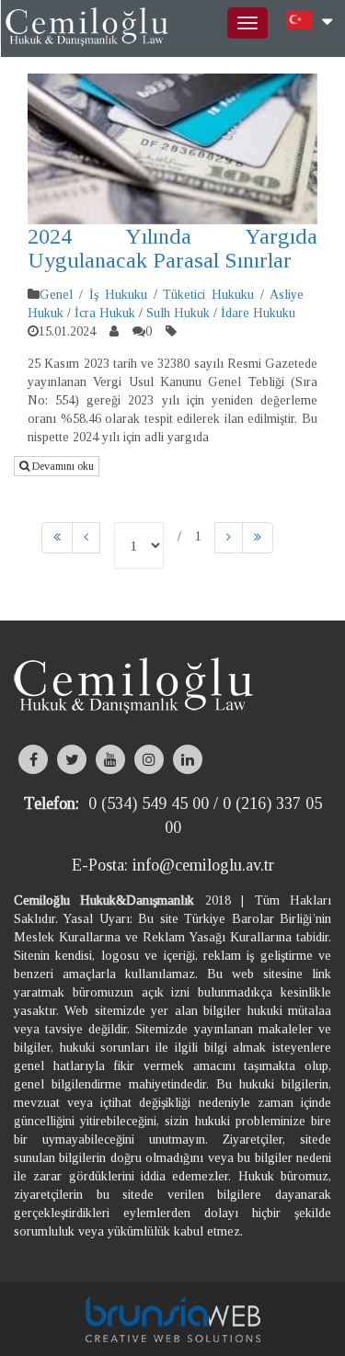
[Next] (228, 537)
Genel (56, 295)
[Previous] (57, 537)
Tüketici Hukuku (208, 295)
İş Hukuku (118, 295)
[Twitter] (71, 759)
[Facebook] (33, 759)
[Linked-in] (187, 759)
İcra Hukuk (105, 313)
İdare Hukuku (258, 313)
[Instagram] (149, 759)
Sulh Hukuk (178, 313)
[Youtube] (110, 759)
